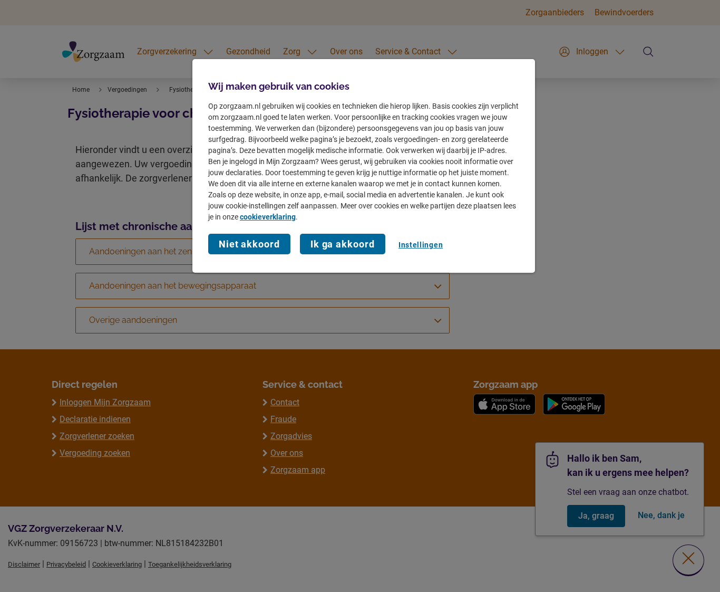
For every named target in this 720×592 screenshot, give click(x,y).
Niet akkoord (249, 244)
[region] (363, 166)
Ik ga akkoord (342, 244)
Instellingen (420, 245)
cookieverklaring (268, 217)
